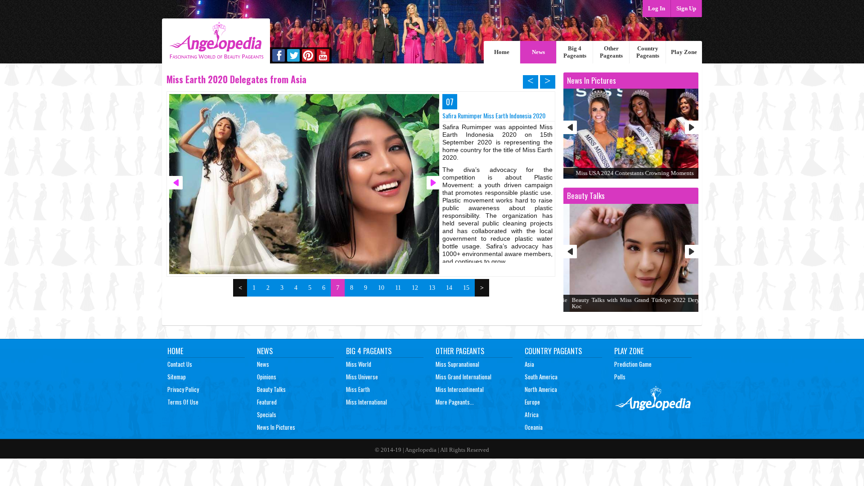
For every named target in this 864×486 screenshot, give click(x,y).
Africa (532, 414)
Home (501, 52)
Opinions (266, 376)
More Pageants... (455, 401)
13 (432, 287)
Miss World (358, 364)
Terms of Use (182, 401)
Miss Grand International (463, 376)
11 (398, 287)
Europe (532, 401)
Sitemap (176, 376)
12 (415, 287)
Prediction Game (633, 364)
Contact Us (179, 364)
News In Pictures (276, 427)
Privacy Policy (183, 389)
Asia (529, 364)
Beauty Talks (271, 389)
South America (541, 376)
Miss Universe (362, 376)
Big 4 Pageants (574, 52)
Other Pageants (611, 52)
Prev (570, 127)
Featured (267, 401)
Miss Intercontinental (460, 389)
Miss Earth (358, 389)
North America (541, 389)
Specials (266, 414)
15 (466, 287)
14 (449, 287)
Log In (656, 8)
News (538, 52)
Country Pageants (647, 52)
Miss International (366, 401)
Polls (620, 376)
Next (691, 127)
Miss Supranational (457, 364)
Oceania (534, 427)
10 (381, 287)
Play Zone (684, 52)
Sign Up (686, 8)
